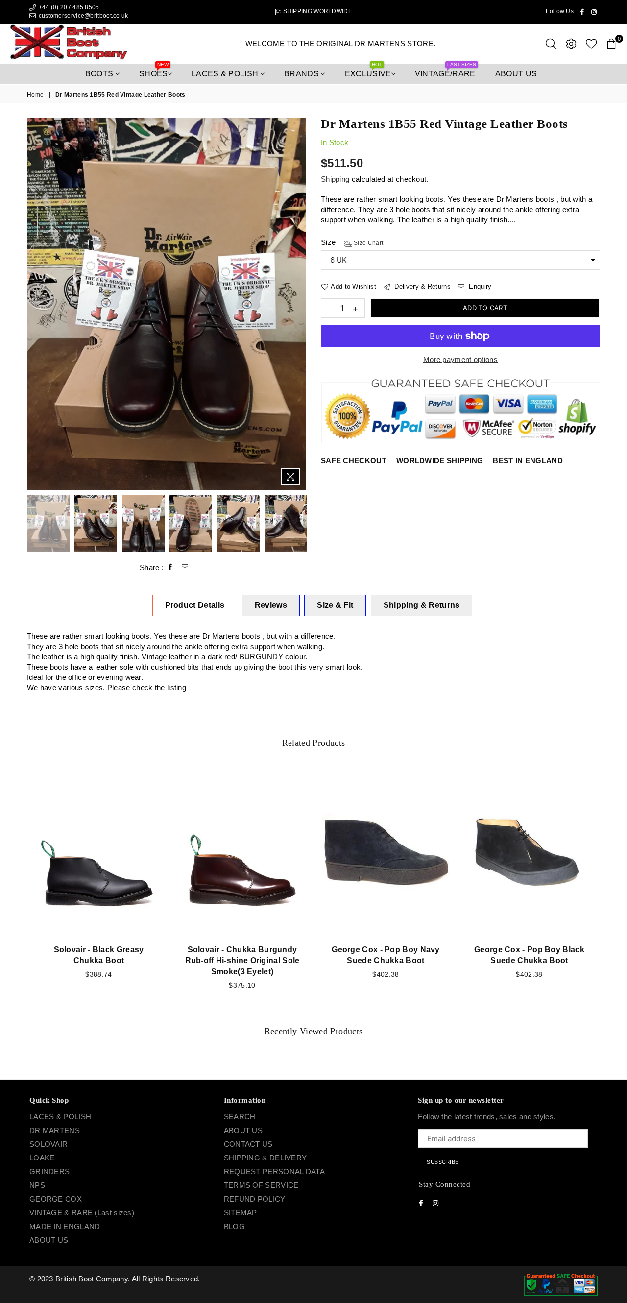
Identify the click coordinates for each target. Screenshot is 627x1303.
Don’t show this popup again (318, 712)
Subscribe (371, 667)
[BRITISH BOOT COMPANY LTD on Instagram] (322, 692)
